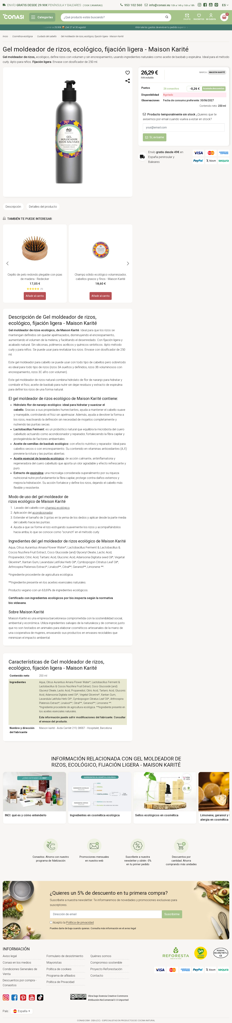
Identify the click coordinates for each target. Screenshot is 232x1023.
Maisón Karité (217, 72)
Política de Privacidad (60, 982)
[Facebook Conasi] (14, 997)
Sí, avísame (157, 137)
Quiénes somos (100, 956)
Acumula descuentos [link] (213, 88)
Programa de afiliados (61, 975)
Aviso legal (10, 956)
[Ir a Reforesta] (176, 953)
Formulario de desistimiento (65, 956)
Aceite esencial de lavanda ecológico (39, 458)
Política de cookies (59, 969)
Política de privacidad (80, 922)
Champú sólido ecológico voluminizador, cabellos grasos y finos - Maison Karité (100, 277)
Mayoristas (54, 962)
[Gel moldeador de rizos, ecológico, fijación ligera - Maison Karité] (68, 132)
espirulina (36, 473)
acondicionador (42, 512)
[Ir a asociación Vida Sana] (200, 953)
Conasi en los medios (17, 962)
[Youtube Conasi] (31, 997)
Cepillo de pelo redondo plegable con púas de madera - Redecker (35, 277)
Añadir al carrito (35, 295)
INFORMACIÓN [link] (16, 949)
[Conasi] (13, 16)
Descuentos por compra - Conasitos (19, 982)
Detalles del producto (43, 206)
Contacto (96, 975)
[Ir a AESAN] (220, 953)
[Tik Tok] (40, 997)
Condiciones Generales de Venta (20, 971)
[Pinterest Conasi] (23, 997)
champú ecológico (57, 508)
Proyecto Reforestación (106, 969)
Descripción (13, 206)
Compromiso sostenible (106, 962)
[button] (187, 17)
